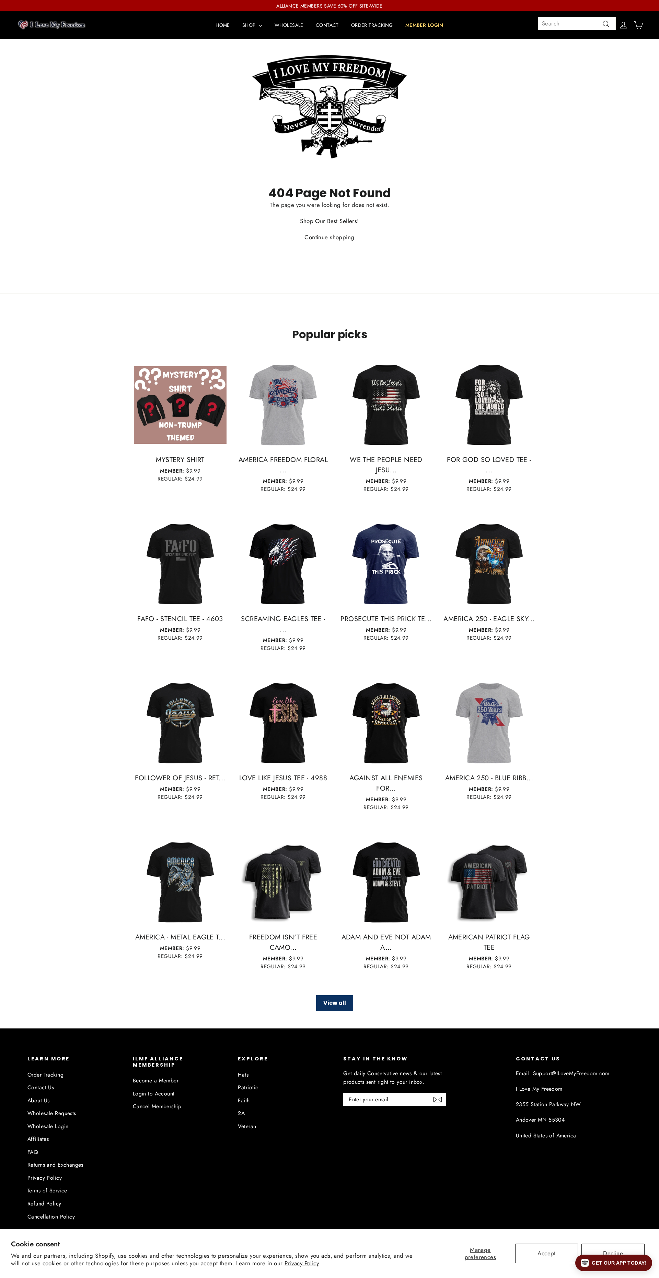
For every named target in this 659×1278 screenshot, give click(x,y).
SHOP (249, 25)
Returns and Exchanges (55, 1165)
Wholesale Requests (51, 1113)
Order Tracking (45, 1075)
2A (241, 1113)
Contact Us (40, 1087)
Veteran (247, 1126)
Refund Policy (44, 1204)
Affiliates (38, 1139)
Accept (546, 1253)
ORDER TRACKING (372, 25)
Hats (243, 1075)
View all (334, 1003)
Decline (613, 1253)
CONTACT (327, 25)
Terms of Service (47, 1190)
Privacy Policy (302, 1263)
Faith (244, 1100)
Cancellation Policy (51, 1217)
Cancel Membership (157, 1106)
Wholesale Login (47, 1126)
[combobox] (577, 23)
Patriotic (248, 1087)
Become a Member (155, 1080)
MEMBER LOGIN (424, 25)
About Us (38, 1100)
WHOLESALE (289, 25)
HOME (223, 25)
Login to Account (154, 1094)
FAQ (32, 1152)
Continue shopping (329, 237)
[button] (613, 1263)
